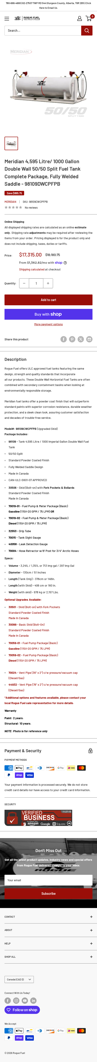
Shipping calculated (31, 269)
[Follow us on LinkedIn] (33, 1000)
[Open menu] (7, 18)
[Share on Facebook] (63, 339)
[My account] (79, 18)
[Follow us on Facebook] (8, 1000)
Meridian (10, 201)
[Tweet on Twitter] (81, 339)
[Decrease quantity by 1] (24, 283)
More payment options (48, 324)
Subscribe (49, 893)
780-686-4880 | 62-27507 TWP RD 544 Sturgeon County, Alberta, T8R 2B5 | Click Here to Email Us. (48, 5)
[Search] (86, 31)
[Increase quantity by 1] (48, 283)
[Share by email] (89, 339)
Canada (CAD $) (15, 979)
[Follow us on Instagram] (16, 1000)
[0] (89, 18)
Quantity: (10, 283)
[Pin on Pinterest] (72, 339)
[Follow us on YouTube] (25, 1000)
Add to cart (48, 300)
